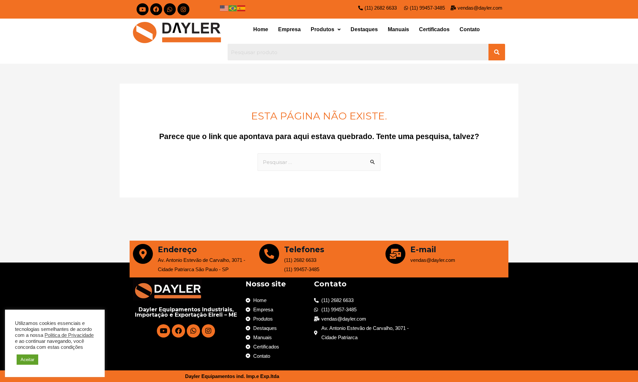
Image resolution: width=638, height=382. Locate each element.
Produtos (322, 29)
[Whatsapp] (170, 9)
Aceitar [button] (27, 359)
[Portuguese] (233, 8)
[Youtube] (143, 9)
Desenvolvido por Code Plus (421, 376)
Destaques (364, 29)
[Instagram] (183, 9)
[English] (224, 8)
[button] (326, 29)
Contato (470, 29)
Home (260, 29)
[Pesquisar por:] (319, 162)
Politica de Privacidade (69, 335)
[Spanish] (241, 8)
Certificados (434, 29)
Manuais (398, 29)
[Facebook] (156, 9)
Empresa (289, 29)
